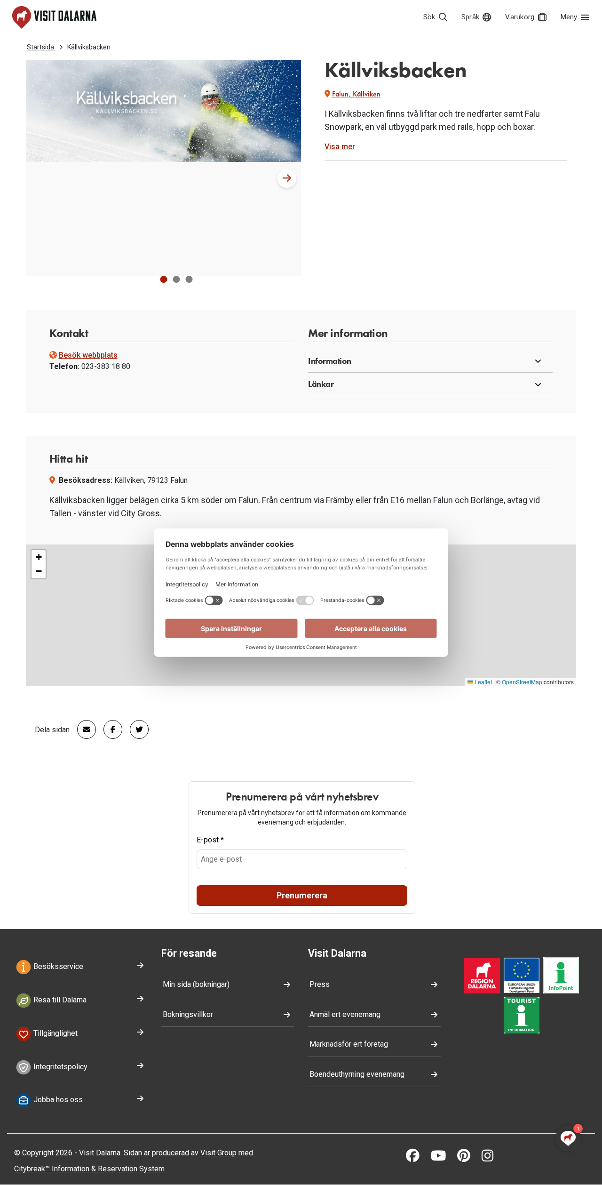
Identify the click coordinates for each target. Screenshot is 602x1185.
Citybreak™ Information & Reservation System (89, 1168)
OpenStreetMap (522, 682)
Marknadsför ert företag (348, 1044)
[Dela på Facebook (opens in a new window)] (109, 729)
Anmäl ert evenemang (344, 1014)
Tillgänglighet (55, 1033)
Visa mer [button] (340, 146)
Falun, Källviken (356, 94)
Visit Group (218, 1152)
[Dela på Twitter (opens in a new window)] (135, 729)
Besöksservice (57, 966)
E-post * (210, 839)
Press (319, 984)
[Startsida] (54, 17)
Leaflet (482, 682)
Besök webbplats (88, 355)
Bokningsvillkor (188, 1014)
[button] (163, 279)
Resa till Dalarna (59, 999)
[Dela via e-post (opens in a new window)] (83, 729)
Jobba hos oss (57, 1100)
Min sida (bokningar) (196, 984)
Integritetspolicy (59, 1066)
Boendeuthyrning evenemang (356, 1074)
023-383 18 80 (105, 366)
